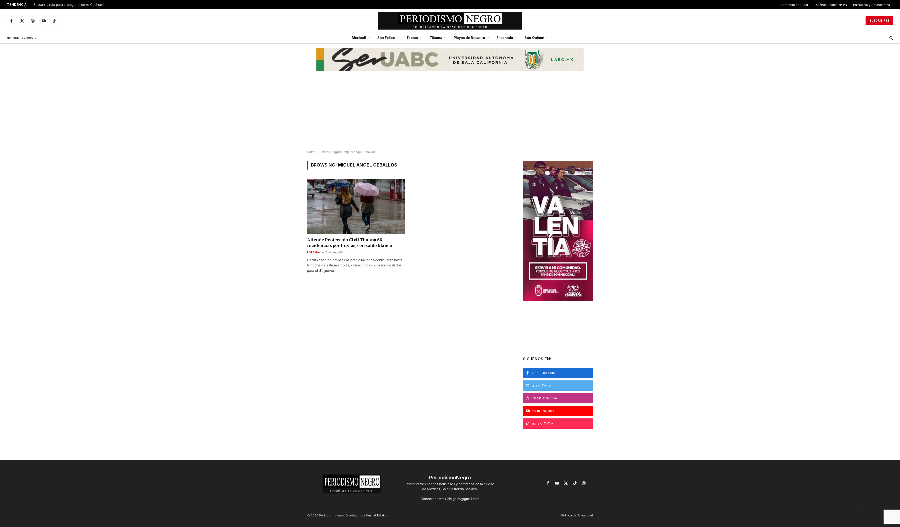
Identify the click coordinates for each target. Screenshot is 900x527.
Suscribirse (879, 20)
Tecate (412, 38)
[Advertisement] (450, 113)
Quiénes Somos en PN (830, 5)
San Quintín (534, 38)
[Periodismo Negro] (450, 20)
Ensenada (504, 38)
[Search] (891, 38)
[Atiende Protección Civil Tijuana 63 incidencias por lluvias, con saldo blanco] (356, 206)
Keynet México (377, 515)
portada (313, 252)
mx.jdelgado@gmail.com (460, 499)
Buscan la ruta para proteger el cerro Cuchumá (69, 5)
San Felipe (386, 38)
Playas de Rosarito (469, 38)
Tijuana (436, 38)
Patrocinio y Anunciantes (871, 5)
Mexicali (359, 38)
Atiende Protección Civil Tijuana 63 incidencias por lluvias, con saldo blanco (349, 242)
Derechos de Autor (794, 5)
